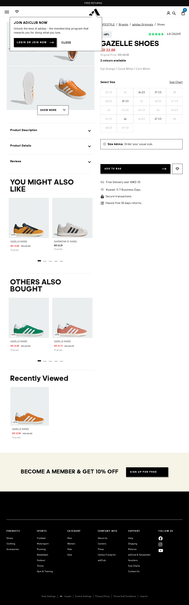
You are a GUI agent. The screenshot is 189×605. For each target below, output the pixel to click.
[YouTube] (161, 550)
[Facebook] (161, 538)
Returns (132, 549)
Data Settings (49, 596)
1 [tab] (39, 259)
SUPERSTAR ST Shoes (65, 242)
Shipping (132, 544)
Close (66, 42)
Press (101, 549)
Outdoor (41, 560)
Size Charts (134, 566)
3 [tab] (50, 259)
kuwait (67, 596)
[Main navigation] (7, 12)
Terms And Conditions (125, 596)
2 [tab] (45, 259)
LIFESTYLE (107, 24)
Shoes (161, 24)
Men (69, 538)
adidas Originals (142, 24)
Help (130, 538)
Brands (123, 24)
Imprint (143, 596)
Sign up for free (143, 472)
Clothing (10, 544)
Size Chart (176, 82)
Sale (69, 555)
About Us (102, 538)
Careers (102, 544)
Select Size (107, 82)
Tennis (40, 566)
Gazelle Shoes (19, 242)
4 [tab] (56, 259)
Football (41, 538)
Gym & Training (45, 571)
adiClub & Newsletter (139, 555)
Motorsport (43, 544)
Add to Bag (112, 169)
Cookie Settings (83, 596)
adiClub (102, 560)
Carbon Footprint (107, 555)
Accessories (12, 549)
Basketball (42, 555)
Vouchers (133, 560)
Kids (69, 549)
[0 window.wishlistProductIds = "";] (17, 11)
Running (41, 549)
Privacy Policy (102, 596)
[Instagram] (160, 544)
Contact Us (133, 571)
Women (71, 544)
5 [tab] (61, 259)
